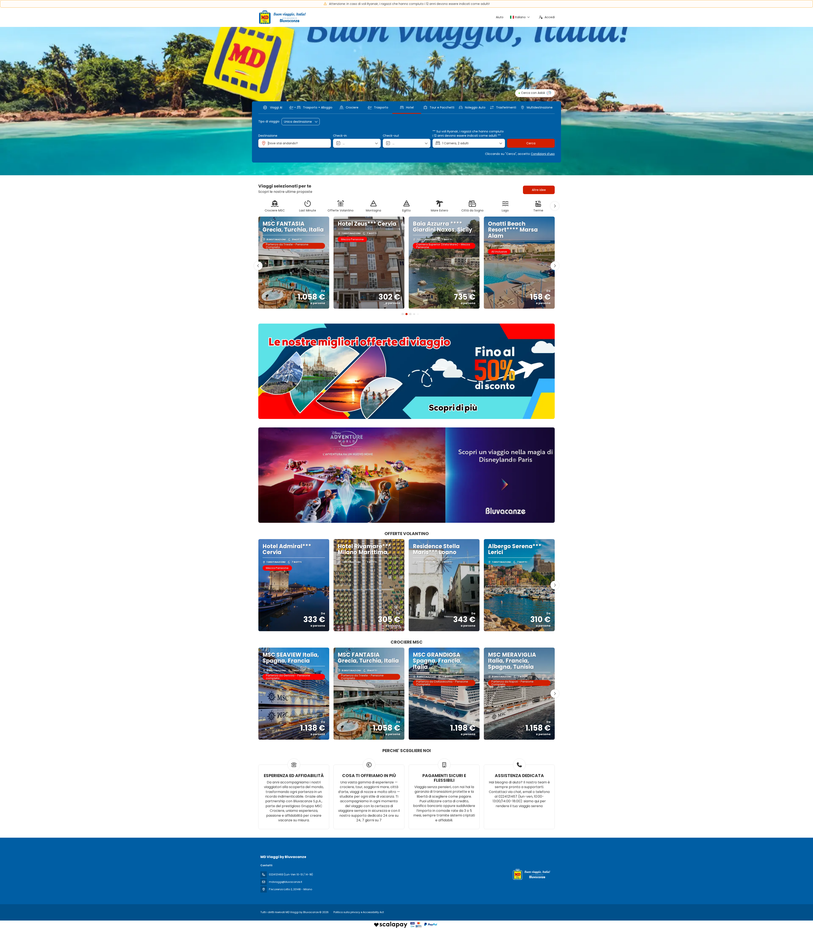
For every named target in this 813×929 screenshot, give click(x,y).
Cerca (530, 143)
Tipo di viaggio (268, 122)
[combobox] (294, 143)
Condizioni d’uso (543, 154)
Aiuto (499, 17)
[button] (554, 206)
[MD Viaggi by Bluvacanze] (531, 874)
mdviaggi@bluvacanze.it (285, 882)
